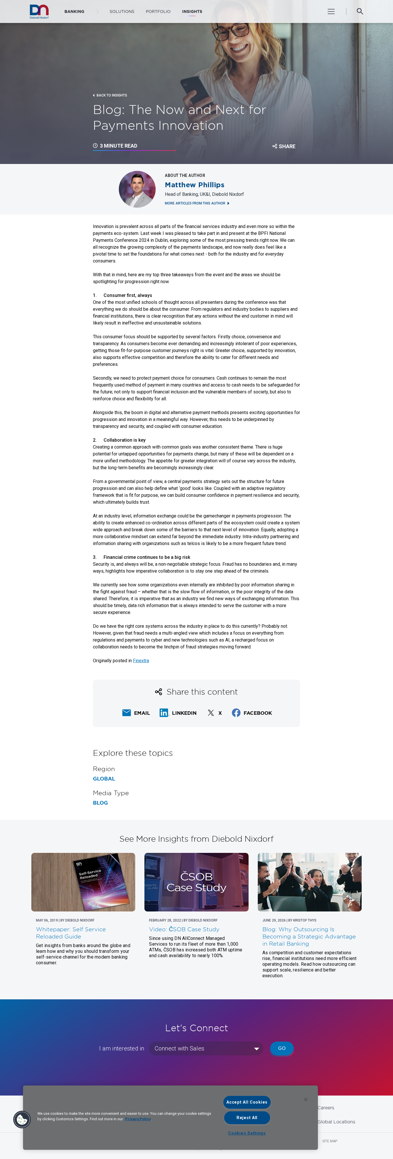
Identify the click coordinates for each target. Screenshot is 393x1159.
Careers (325, 1107)
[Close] (305, 1099)
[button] (22, 1119)
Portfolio (158, 11)
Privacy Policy (138, 1119)
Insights (192, 11)
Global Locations (336, 1122)
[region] (170, 1117)
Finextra (141, 660)
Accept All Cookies (247, 1102)
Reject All (246, 1117)
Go (282, 1048)
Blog (100, 802)
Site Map (329, 1141)
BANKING (74, 11)
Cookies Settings (247, 1133)
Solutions (122, 11)
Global (104, 778)
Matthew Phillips (194, 185)
